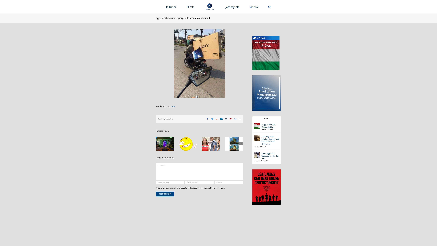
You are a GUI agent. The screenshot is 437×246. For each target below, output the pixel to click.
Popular (266, 118)
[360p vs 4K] (234, 143)
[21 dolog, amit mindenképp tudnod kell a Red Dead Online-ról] (257, 136)
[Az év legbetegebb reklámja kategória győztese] (165, 143)
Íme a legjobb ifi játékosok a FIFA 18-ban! (270, 156)
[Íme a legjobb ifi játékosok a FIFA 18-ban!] (257, 153)
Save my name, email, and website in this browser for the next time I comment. (191, 188)
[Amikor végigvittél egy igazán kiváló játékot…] (188, 143)
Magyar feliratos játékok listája (269, 125)
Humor (173, 106)
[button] (249, 6)
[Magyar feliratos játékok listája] (257, 124)
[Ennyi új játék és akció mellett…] (211, 143)
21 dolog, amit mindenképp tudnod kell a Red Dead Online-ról (270, 140)
